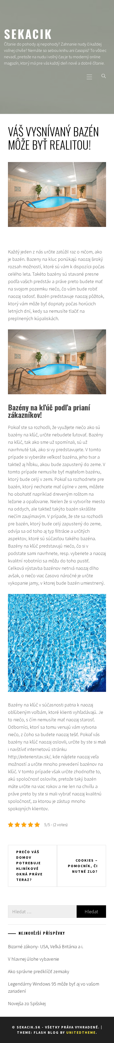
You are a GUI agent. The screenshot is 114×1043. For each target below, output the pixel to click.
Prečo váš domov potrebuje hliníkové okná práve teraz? (29, 865)
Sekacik (28, 33)
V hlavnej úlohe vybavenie (33, 959)
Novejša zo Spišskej (27, 1003)
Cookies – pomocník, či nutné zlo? (83, 866)
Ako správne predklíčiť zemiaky (38, 971)
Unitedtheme (81, 1032)
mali (102, 742)
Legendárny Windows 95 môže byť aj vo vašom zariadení (53, 987)
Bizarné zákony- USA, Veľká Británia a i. (45, 946)
